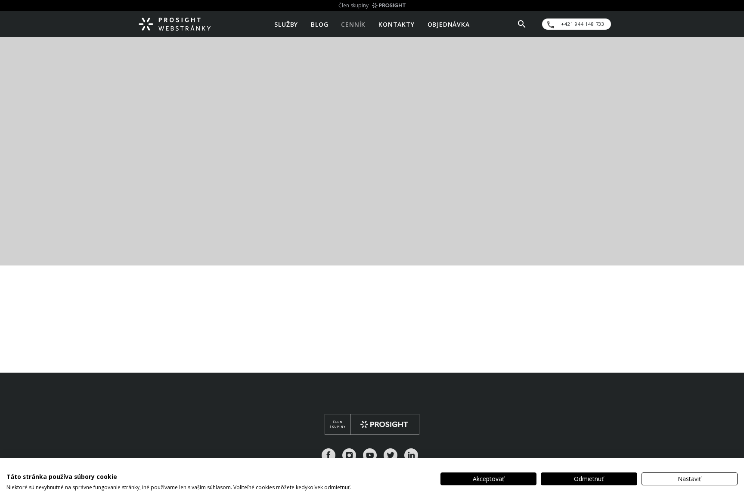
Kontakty (396, 24)
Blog (319, 24)
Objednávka (449, 24)
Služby (286, 24)
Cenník (353, 24)
